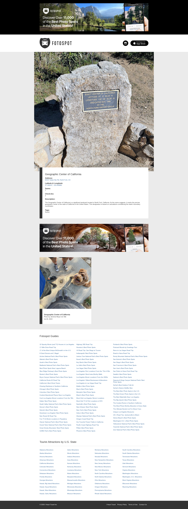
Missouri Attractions (74, 493)
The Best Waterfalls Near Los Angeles (126, 397)
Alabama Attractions (46, 450)
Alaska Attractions (46, 453)
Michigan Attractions (74, 483)
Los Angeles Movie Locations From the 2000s (92, 377)
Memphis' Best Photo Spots (85, 392)
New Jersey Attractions (102, 463)
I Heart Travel (111, 504)
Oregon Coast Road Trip (84, 419)
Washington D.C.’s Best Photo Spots (125, 421)
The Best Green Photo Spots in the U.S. (127, 394)
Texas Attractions (128, 460)
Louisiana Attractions (74, 470)
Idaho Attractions (73, 450)
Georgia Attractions (46, 480)
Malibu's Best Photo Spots (85, 386)
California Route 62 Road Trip (50, 380)
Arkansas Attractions (47, 460)
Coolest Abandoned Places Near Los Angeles (55, 395)
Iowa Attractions (72, 460)
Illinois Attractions (73, 453)
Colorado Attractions (47, 467)
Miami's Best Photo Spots (85, 395)
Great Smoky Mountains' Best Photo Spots (54, 428)
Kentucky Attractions (74, 467)
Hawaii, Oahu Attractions (48, 493)
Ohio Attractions (100, 480)
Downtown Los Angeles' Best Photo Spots (54, 413)
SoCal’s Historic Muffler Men (123, 388)
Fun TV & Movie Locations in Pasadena (53, 419)
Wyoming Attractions (129, 487)
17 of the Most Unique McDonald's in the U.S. (55, 350)
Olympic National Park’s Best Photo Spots (90, 416)
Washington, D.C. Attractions (132, 477)
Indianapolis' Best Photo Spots (86, 353)
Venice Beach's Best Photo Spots (124, 418)
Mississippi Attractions (74, 490)
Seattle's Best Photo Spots (122, 374)
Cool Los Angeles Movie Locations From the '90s (56, 398)
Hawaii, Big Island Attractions (49, 483)
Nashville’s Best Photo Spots (86, 404)
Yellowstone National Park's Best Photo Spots (128, 424)
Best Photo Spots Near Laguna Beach (53, 368)
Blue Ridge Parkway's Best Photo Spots (53, 371)
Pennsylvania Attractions (103, 490)
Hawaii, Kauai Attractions (48, 487)
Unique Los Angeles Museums (123, 412)
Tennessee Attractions (130, 456)
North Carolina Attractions (103, 473)
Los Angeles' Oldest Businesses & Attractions (91, 380)
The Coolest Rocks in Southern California (127, 403)
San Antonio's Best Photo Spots (124, 359)
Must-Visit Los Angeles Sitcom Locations (90, 398)
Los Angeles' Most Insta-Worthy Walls (89, 374)
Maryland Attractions (74, 477)
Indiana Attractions (73, 456)
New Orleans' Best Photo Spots (87, 407)
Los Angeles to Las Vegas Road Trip (88, 383)
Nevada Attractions (101, 456)
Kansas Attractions (73, 463)
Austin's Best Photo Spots (48, 362)
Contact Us (143, 504)
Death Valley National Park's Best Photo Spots (55, 404)
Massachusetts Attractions (76, 480)
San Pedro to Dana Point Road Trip (125, 371)
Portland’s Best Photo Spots (122, 344)
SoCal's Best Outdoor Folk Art (123, 385)
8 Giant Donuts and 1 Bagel (49, 353)
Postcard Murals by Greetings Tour (125, 347)
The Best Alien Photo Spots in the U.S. (126, 391)
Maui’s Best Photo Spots (84, 389)
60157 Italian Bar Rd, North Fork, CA (57, 180)
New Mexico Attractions (103, 467)
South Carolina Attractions (131, 450)
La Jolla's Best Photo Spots (85, 365)
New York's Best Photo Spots (86, 410)
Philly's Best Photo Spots (84, 428)
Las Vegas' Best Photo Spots (86, 368)
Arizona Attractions (46, 456)
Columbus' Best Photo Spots (49, 392)
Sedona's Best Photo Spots (122, 377)
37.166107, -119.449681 (53, 185)
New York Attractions (102, 470)
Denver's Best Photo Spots (49, 407)
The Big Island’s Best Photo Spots (124, 400)
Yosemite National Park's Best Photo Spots (128, 427)
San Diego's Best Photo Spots (123, 362)
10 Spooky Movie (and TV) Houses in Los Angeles (57, 344)
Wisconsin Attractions (129, 483)
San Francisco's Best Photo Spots (124, 365)
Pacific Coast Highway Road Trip (87, 425)
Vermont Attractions (129, 467)
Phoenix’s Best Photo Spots (85, 431)
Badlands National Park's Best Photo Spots (54, 365)
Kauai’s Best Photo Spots (85, 359)
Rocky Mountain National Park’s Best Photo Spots (130, 356)
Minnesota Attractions (74, 487)
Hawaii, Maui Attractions (48, 490)
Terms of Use (133, 504)
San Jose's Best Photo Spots (123, 368)
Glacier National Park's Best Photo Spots (54, 422)
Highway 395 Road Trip (84, 344)
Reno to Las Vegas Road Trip (123, 350)
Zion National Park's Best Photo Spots (126, 430)
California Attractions (47, 463)
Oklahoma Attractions (102, 483)
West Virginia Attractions (130, 480)
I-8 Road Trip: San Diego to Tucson (88, 350)
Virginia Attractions (128, 470)
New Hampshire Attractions (104, 460)
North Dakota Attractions (103, 477)
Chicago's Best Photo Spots (49, 389)
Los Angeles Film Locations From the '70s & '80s (93, 371)
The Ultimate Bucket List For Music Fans (127, 409)
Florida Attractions (46, 477)
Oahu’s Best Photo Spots (85, 413)
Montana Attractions (101, 450)
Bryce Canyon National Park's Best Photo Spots (56, 377)
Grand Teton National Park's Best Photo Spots (55, 425)
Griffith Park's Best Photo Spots (50, 431)
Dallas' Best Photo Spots (48, 401)
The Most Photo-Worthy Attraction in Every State (129, 406)
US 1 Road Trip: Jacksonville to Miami (126, 415)
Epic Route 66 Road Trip (48, 416)
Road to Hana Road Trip (121, 353)
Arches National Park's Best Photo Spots (53, 356)
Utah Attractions (127, 463)
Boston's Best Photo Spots (49, 374)
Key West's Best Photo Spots (86, 362)
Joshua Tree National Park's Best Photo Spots (92, 356)
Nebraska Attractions (102, 453)
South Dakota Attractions (130, 453)
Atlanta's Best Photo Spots (49, 359)
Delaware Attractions (47, 473)
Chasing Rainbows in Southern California (54, 386)
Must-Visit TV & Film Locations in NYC (89, 401)
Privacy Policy (122, 504)
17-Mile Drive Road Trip (48, 347)
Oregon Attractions (101, 487)
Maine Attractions (73, 473)
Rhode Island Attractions (103, 493)
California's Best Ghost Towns (50, 383)
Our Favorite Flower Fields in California (89, 422)
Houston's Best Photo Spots (86, 347)
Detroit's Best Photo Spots (49, 410)
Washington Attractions (130, 473)
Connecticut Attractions (47, 470)
